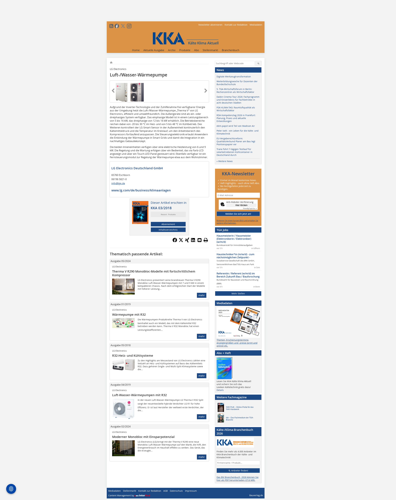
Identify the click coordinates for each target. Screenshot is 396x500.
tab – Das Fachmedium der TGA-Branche (240, 419)
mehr (201, 295)
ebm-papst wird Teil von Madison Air (236, 125)
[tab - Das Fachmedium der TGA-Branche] (221, 418)
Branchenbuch (230, 50)
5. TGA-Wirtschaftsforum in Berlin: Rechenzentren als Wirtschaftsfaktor (235, 90)
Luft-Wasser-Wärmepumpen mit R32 (139, 395)
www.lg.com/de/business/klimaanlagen (141, 190)
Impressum (191, 490)
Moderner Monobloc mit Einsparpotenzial (143, 437)
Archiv (172, 50)
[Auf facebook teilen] (175, 241)
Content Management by (121, 495)
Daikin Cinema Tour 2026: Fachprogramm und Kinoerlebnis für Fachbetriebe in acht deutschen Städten (238, 99)
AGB (165, 490)
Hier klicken (241, 205)
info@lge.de (118, 183)
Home (136, 50)
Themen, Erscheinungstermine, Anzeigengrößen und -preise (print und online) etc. (237, 342)
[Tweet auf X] (181, 241)
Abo (196, 50)
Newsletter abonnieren (210, 24)
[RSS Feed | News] (111, 26)
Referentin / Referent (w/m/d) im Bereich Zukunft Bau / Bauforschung (238, 275)
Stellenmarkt (210, 50)
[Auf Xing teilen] (187, 241)
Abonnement (168, 224)
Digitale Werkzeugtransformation (234, 76)
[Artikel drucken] (206, 240)
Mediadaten (256, 24)
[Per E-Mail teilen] (199, 240)
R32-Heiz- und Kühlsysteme (132, 355)
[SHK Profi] (221, 408)
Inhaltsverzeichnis (168, 229)
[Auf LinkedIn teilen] (193, 241)
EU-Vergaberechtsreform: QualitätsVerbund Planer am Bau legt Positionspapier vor (236, 141)
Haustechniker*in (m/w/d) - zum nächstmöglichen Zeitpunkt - (235, 256)
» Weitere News (225, 161)
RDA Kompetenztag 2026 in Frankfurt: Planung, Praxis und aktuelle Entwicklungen (236, 118)
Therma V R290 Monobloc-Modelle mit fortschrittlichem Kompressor (153, 273)
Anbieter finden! (239, 470)
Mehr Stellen (238, 293)
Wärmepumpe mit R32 (129, 314)
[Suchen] (258, 63)
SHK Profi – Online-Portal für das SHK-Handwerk (240, 408)
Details (220, 390)
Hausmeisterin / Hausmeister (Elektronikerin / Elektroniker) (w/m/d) (234, 239)
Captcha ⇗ (250, 209)
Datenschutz (176, 490)
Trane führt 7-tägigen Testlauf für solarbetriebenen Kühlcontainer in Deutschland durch (234, 152)
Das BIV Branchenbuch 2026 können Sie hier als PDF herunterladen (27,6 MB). (237, 479)
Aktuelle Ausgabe (153, 50)
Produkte (184, 50)
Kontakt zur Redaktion (236, 24)
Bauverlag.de (256, 495)
